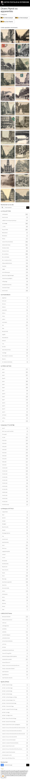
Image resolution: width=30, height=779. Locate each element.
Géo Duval (15, 340)
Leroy (15, 343)
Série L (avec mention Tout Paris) (15, 431)
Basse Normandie (15, 527)
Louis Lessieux (15, 322)
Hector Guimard (15, 217)
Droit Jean (15, 304)
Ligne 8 (15, 396)
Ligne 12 (15, 408)
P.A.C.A (15, 575)
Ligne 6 (15, 387)
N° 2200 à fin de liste (15, 504)
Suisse (15, 609)
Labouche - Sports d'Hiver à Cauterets (15, 752)
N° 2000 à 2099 (15, 498)
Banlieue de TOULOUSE (15, 616)
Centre (15, 545)
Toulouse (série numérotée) (15, 659)
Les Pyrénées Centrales (15, 638)
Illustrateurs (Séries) (15, 247)
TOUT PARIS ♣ (15, 223)
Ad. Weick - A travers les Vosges (15, 684)
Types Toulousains (15, 671)
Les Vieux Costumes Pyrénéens (15, 641)
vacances (12, 771)
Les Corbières (15, 628)
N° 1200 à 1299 (15, 474)
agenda (20, 775)
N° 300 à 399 (15, 446)
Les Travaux (15, 414)
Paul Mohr (15, 346)
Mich (15, 325)
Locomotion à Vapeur (15, 287)
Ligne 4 (15, 381)
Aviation (15, 591)
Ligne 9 (15, 399)
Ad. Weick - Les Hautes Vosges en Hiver (15, 700)
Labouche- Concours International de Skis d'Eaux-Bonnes (15, 749)
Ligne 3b (15, 378)
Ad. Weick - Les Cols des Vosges (15, 691)
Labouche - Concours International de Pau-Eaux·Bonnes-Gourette (15, 733)
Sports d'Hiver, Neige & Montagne (15, 275)
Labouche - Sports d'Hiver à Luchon (15, 746)
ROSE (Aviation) (15, 232)
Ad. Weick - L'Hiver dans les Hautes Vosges (15, 703)
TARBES (15, 269)
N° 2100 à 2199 (15, 501)
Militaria (15, 238)
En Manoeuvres (15, 594)
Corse (15, 536)
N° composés (15, 434)
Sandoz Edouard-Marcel (15, 349)
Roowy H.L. (15, 358)
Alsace (15, 514)
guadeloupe (24, 773)
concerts (7, 771)
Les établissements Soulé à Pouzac (15, 650)
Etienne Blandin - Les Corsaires (15, 355)
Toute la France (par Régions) (15, 278)
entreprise (14, 773)
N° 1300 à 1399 (15, 477)
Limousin (15, 554)
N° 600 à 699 (15, 455)
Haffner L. (15, 313)
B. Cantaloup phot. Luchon (15, 755)
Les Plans (15, 418)
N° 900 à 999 (15, 464)
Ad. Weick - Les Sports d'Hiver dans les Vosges (15, 709)
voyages (16, 771)
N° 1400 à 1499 (15, 480)
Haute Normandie (15, 542)
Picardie (15, 572)
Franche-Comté (15, 539)
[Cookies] (3, 776)
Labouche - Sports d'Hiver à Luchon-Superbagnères (15, 724)
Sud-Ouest (15, 647)
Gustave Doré (15, 310)
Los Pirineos (15, 644)
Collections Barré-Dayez (15, 244)
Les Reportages (15, 281)
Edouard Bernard (15, 337)
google (12, 775)
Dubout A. (15, 307)
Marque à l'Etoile (15, 229)
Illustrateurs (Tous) (15, 251)
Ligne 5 (15, 384)
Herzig (15, 316)
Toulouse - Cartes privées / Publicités (15, 668)
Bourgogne (15, 523)
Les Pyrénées (15, 631)
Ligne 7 (15, 390)
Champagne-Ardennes (15, 533)
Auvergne (15, 520)
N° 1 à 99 (15, 437)
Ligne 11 (15, 405)
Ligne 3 (15, 375)
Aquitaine (15, 517)
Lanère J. (15, 319)
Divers (15, 421)
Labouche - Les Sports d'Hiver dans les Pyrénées (15, 742)
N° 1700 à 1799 (15, 489)
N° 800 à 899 (15, 461)
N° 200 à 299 (15, 443)
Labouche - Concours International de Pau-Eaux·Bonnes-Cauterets (15, 727)
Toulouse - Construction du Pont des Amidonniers (15, 665)
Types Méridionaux (15, 674)
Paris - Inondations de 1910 (15, 260)
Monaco (15, 606)
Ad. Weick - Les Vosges (15, 712)
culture (9, 773)
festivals (18, 773)
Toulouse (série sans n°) (15, 662)
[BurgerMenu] (2, 4)
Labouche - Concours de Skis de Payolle (15, 739)
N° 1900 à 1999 (15, 495)
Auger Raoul (15, 297)
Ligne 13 (15, 411)
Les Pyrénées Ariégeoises (15, 634)
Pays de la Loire (15, 566)
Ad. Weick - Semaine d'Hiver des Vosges (15, 721)
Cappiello (15, 334)
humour (16, 775)
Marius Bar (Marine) (7, 21)
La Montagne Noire (15, 625)
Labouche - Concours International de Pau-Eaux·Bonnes (15, 730)
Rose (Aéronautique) (22, 17)
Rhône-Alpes (15, 578)
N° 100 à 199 (15, 440)
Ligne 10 (15, 402)
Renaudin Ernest (15, 331)
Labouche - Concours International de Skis (15, 736)
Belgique (15, 600)
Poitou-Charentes (15, 569)
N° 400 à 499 (15, 449)
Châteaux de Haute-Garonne (15, 619)
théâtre (2, 771)
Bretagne (15, 530)
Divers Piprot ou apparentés (15, 582)
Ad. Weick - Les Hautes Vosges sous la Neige (15, 697)
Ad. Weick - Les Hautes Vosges (15, 694)
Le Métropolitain (15, 214)
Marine (15, 597)
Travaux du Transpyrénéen (15, 653)
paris (26, 771)
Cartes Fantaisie (15, 290)
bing (24, 775)
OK (27, 207)
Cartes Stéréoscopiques (15, 272)
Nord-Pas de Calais (15, 563)
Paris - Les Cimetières (15, 257)
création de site (4, 773)
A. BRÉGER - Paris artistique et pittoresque (15, 220)
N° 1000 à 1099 (15, 467)
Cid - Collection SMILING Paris (15, 362)
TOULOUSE (15, 266)
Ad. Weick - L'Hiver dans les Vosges (15, 706)
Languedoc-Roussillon (15, 551)
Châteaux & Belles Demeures (15, 263)
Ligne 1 (15, 369)
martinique (8, 775)
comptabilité (21, 771)
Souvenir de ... (15, 585)
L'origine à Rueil (15, 511)
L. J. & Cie (15, 226)
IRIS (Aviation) (15, 235)
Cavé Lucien (15, 300)
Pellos (15, 328)
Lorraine (15, 557)
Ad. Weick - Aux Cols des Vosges (15, 687)
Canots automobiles (15, 588)
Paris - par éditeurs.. (15, 254)
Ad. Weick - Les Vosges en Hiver (15, 715)
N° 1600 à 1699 (15, 486)
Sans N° (15, 428)
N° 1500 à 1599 (15, 483)
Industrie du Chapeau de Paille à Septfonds (15, 656)
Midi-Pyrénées (15, 560)
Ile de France (15, 548)
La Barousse (15, 622)
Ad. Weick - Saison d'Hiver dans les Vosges (15, 718)
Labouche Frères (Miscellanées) (15, 241)
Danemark (15, 603)
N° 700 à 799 (15, 458)
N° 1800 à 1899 (15, 492)
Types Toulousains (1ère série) (15, 677)
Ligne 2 (15, 372)
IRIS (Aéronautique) (7, 17)
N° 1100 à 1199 (15, 471)
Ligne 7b (15, 393)
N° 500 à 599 (15, 452)
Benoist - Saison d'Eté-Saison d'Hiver (15, 758)
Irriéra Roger (15, 352)
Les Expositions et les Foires (15, 284)
